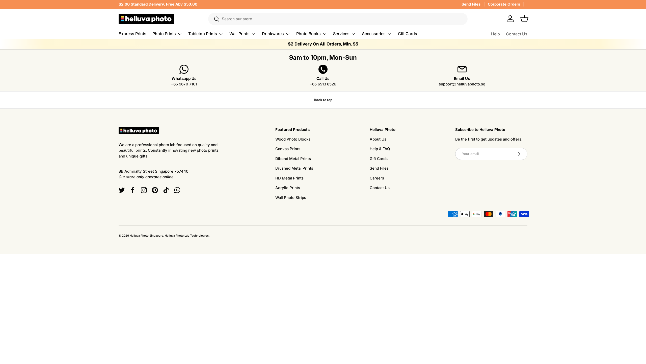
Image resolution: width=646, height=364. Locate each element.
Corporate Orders (504, 4)
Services (341, 33)
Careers (377, 178)
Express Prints (132, 33)
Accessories (374, 33)
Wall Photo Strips (290, 197)
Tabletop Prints (202, 33)
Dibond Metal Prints (293, 158)
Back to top (323, 100)
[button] (524, 18)
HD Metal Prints (289, 178)
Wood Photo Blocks (292, 139)
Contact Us (516, 33)
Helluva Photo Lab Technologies (187, 235)
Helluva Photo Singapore (146, 235)
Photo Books (308, 33)
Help (495, 33)
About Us (378, 139)
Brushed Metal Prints (294, 168)
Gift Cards (407, 33)
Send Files (471, 4)
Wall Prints (239, 33)
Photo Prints (164, 33)
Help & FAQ (380, 148)
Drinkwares (273, 33)
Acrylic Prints (287, 187)
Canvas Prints (287, 148)
